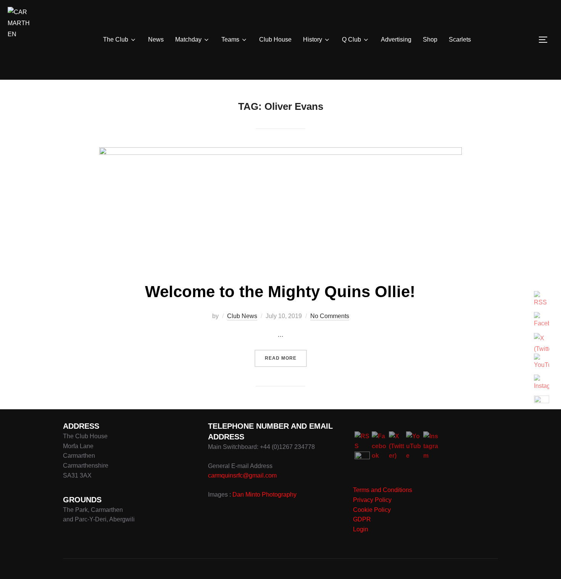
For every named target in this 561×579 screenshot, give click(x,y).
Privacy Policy (372, 500)
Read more (286, 358)
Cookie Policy (372, 510)
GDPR (362, 519)
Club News (242, 316)
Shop (430, 39)
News (156, 39)
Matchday (188, 39)
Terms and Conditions (382, 490)
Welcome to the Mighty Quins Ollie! (280, 292)
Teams (230, 39)
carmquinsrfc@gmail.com (242, 475)
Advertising (396, 39)
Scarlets (460, 39)
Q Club (351, 39)
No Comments (329, 316)
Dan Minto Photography (264, 494)
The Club (115, 39)
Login (360, 529)
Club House (275, 39)
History (312, 39)
